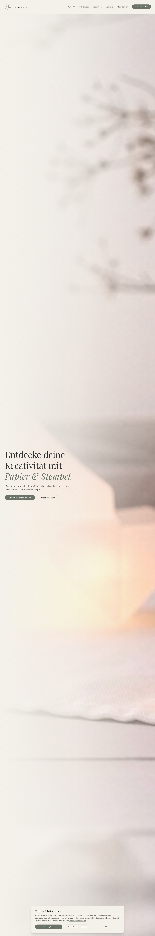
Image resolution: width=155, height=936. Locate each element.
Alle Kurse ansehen (18, 497)
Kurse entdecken (141, 7)
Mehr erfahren (48, 497)
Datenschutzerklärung (77, 921)
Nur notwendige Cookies (77, 927)
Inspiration (97, 7)
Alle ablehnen (106, 927)
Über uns (109, 7)
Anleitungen (84, 7)
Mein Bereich (122, 7)
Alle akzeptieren (49, 927)
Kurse (70, 7)
